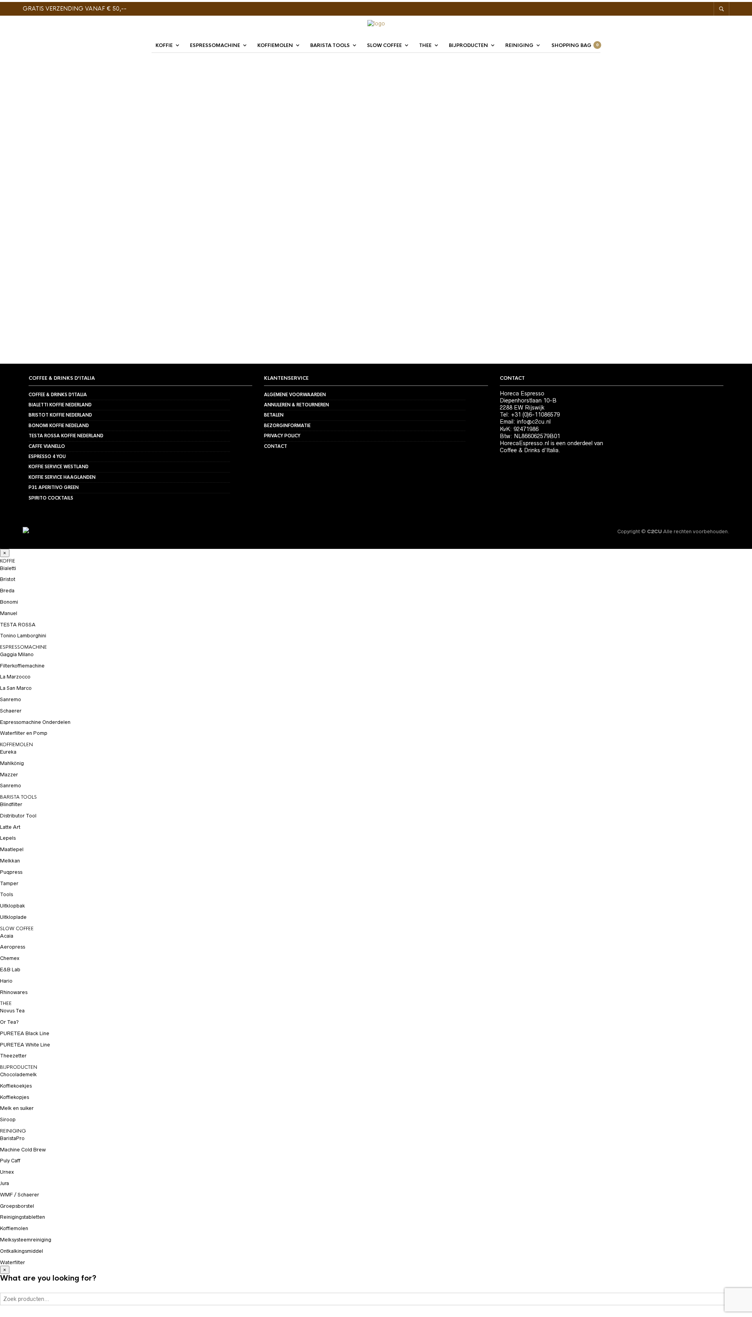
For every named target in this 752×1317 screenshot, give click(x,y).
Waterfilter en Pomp (23, 733)
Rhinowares (13, 992)
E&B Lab (10, 969)
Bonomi (9, 602)
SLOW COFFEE (384, 45)
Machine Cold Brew (23, 1150)
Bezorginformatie (287, 425)
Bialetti (8, 568)
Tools (6, 894)
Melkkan (10, 861)
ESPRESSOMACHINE (215, 45)
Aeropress (12, 947)
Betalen (274, 415)
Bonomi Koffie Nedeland (59, 425)
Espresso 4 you (47, 456)
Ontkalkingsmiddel (21, 1251)
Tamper (9, 883)
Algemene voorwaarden (295, 394)
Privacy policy (282, 435)
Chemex (9, 958)
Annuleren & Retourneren (296, 405)
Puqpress (11, 872)
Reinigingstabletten (22, 1217)
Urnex (7, 1172)
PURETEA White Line (25, 1045)
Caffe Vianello (47, 446)
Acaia (6, 936)
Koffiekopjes (14, 1097)
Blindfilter (11, 804)
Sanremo (10, 699)
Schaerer (11, 711)
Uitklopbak (12, 906)
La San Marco (16, 688)
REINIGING (519, 45)
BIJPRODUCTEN (468, 45)
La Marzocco (15, 677)
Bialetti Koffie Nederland (60, 405)
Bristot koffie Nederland (60, 415)
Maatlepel (12, 849)
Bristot (7, 579)
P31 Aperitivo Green (54, 487)
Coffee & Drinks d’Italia (58, 394)
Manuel (8, 613)
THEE (425, 45)
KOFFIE (164, 45)
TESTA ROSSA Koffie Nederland (66, 435)
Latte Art (10, 827)
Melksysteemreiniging (25, 1240)
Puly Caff (10, 1161)
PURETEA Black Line (24, 1033)
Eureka (8, 752)
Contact (275, 446)
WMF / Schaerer (19, 1195)
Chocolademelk (18, 1074)
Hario (6, 981)
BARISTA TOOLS (330, 45)
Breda (7, 591)
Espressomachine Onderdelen (35, 722)
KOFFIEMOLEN (275, 45)
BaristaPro (12, 1138)
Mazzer (9, 775)
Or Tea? (9, 1022)
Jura (4, 1183)
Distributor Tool (18, 816)
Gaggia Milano (17, 654)
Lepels (8, 838)
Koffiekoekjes (16, 1086)
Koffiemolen (14, 1228)
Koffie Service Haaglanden (62, 477)
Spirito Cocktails (51, 498)
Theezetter (13, 1056)
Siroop (8, 1119)
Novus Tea (12, 1011)
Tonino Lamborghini (23, 636)
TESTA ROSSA (18, 625)
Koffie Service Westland (59, 466)
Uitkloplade (13, 917)
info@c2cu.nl (534, 422)
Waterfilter (12, 1262)
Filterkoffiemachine (22, 666)
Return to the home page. (376, 273)
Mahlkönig (12, 763)
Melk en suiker (17, 1108)
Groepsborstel (17, 1206)
